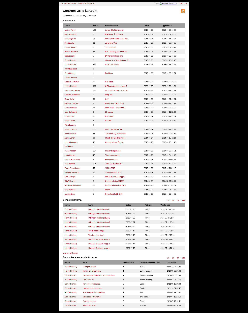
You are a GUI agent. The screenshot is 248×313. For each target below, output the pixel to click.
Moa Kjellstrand (71, 112)
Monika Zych (70, 194)
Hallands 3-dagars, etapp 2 (99, 244)
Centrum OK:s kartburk (68, 3)
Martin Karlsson (71, 108)
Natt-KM (108, 121)
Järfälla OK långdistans (92, 271)
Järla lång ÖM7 (111, 43)
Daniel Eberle (70, 60)
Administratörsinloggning (86, 3)
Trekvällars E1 (88, 280)
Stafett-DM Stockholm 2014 (115, 138)
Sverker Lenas (70, 134)
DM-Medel (109, 82)
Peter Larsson (70, 125)
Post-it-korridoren (89, 301)
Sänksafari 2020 (89, 306)
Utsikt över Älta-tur (112, 65)
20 (173, 200)
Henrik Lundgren (71, 142)
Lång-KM (108, 95)
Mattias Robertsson (72, 160)
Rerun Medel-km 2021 (91, 284)
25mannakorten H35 (113, 172)
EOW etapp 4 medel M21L (115, 108)
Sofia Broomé (70, 56)
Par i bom (109, 73)
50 (178, 200)
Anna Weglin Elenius (73, 185)
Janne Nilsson (70, 151)
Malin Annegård (71, 34)
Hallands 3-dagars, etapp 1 (99, 248)
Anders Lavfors (70, 129)
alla (183, 200)
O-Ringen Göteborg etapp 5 (116, 86)
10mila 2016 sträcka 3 (113, 164)
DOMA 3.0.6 (183, 3)
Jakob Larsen (70, 121)
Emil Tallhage (70, 177)
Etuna (107, 190)
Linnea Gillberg (71, 78)
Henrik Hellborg (71, 86)
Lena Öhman (70, 155)
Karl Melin (69, 147)
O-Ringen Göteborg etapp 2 (99, 222)
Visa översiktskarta (70, 253)
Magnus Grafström (72, 82)
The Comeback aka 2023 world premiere (99, 275)
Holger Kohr (69, 116)
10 (168, 200)
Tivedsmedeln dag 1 (96, 235)
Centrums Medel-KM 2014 (115, 185)
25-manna (109, 112)
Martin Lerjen (70, 138)
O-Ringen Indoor (89, 267)
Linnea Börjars (70, 47)
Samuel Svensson (72, 172)
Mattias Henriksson (72, 90)
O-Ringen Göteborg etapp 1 (99, 227)
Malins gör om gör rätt (113, 129)
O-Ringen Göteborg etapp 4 (99, 214)
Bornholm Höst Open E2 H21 (116, 39)
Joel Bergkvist (70, 39)
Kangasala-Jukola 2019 (114, 103)
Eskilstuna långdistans (114, 34)
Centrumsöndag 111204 (114, 181)
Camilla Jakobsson (72, 95)
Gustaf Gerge (70, 73)
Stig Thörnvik (70, 181)
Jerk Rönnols (70, 164)
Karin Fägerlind (71, 69)
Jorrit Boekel (69, 43)
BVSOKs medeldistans (114, 56)
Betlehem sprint (111, 160)
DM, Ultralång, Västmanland (116, 52)
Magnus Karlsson (71, 103)
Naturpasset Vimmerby (91, 297)
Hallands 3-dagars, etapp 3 (99, 239)
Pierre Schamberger (73, 168)
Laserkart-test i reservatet (92, 288)
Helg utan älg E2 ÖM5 (113, 194)
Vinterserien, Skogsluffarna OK (117, 60)
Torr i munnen (110, 47)
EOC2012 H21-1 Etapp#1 (115, 177)
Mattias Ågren (70, 30)
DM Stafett (109, 116)
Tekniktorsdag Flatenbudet (115, 134)
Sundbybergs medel (113, 151)
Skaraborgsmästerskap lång (94, 293)
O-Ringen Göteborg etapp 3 (99, 218)
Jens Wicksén (70, 190)
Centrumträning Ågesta (114, 142)
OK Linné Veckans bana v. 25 (116, 90)
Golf (106, 99)
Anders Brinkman (71, 52)
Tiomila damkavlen (112, 155)
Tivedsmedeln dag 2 (96, 231)
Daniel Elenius (70, 65)
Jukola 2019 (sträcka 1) (114, 30)
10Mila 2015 (110, 168)
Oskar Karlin (69, 99)
